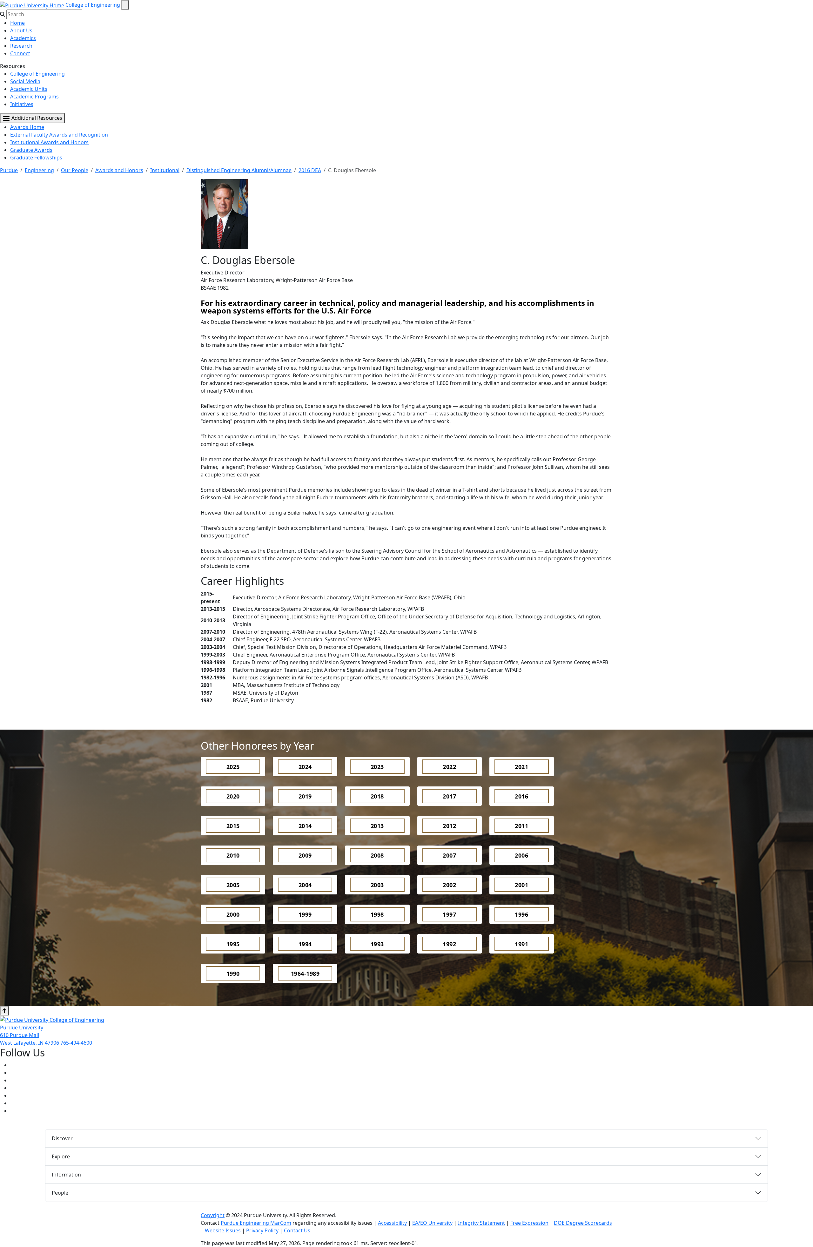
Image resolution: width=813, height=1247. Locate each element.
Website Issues (223, 1230)
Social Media (25, 81)
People (60, 1192)
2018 (377, 796)
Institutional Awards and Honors (49, 142)
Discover (62, 1138)
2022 (449, 767)
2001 (521, 885)
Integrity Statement (481, 1222)
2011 (521, 826)
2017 (449, 796)
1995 (233, 944)
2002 (449, 885)
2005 (233, 885)
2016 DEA (310, 170)
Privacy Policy (262, 1230)
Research (21, 45)
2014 (305, 826)
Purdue (9, 170)
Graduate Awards (31, 149)
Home (17, 22)
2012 (449, 826)
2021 (521, 767)
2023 (377, 767)
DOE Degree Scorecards (583, 1222)
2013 (377, 826)
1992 (449, 944)
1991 (521, 944)
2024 (305, 767)
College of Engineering (92, 4)
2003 (377, 885)
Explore (61, 1156)
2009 (305, 855)
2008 (377, 855)
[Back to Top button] (4, 1010)
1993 (377, 944)
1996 (521, 914)
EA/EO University (432, 1222)
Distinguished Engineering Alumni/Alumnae (239, 170)
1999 (305, 914)
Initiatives (21, 104)
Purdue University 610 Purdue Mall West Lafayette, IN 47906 (30, 1035)
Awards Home (27, 127)
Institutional (164, 170)
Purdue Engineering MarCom (256, 1222)
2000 (233, 914)
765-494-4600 (76, 1042)
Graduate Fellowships (36, 157)
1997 (449, 914)
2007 (449, 855)
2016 (521, 796)
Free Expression (529, 1222)
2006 (521, 855)
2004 (305, 885)
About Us (21, 30)
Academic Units (28, 88)
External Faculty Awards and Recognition (59, 134)
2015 (233, 826)
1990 (233, 973)
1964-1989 (305, 973)
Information (66, 1174)
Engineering (39, 170)
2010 (233, 855)
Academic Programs (34, 96)
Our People (74, 170)
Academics (23, 38)
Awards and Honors (119, 170)
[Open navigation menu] (125, 5)
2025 (233, 767)
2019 (305, 796)
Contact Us (297, 1230)
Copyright (213, 1215)
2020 (233, 796)
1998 (377, 914)
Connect (20, 53)
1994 (305, 944)
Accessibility (392, 1222)
